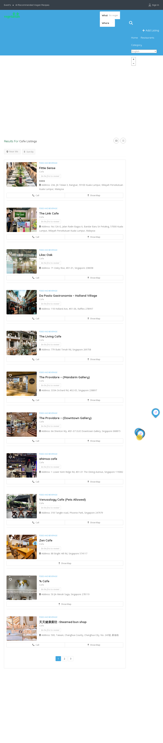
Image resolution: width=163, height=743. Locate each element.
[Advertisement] (65, 93)
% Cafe (44, 581)
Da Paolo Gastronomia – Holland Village (68, 295)
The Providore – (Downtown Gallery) (65, 418)
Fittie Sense (47, 168)
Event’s (7, 5)
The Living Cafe (50, 336)
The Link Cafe (49, 213)
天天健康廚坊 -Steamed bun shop (63, 622)
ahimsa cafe (48, 459)
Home (134, 37)
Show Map (95, 195)
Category (136, 45)
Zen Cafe (45, 540)
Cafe (41, 171)
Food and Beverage (48, 163)
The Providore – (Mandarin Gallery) (64, 377)
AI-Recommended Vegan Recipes (32, 5)
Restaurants (147, 37)
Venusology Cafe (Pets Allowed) (62, 499)
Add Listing (152, 30)
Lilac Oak (46, 255)
